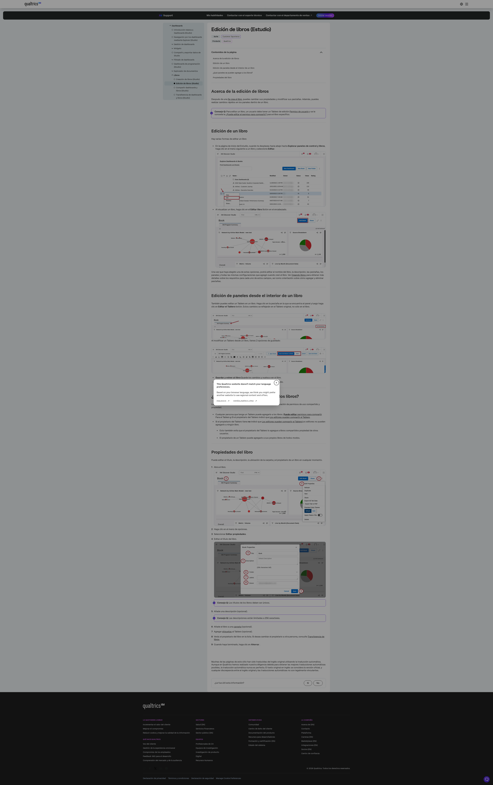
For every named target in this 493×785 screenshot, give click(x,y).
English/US (221, 401)
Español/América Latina (243, 401)
